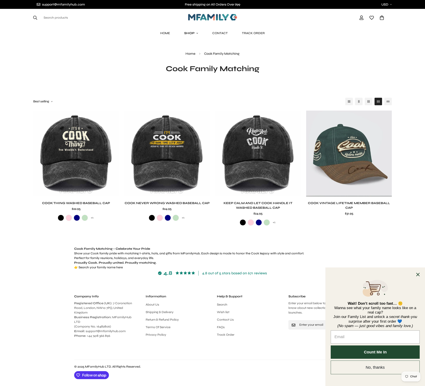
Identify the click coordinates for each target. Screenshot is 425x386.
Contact (220, 33)
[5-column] (388, 101)
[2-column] (359, 101)
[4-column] (378, 101)
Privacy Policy (156, 335)
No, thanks (375, 367)
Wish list (223, 312)
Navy (77, 218)
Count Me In (375, 352)
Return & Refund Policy (162, 320)
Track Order (253, 33)
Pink (69, 218)
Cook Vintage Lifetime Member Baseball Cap (349, 205)
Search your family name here (101, 267)
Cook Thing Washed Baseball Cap (76, 203)
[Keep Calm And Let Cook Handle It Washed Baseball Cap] (258, 153)
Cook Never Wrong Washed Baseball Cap (167, 203)
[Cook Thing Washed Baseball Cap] (76, 153)
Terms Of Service (158, 327)
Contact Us (225, 320)
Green (85, 218)
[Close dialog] (417, 274)
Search (222, 305)
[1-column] (349, 101)
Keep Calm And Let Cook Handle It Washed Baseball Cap (258, 205)
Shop (189, 33)
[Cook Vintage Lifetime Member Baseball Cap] (349, 153)
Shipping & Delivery (160, 312)
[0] (382, 18)
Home (165, 33)
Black (61, 218)
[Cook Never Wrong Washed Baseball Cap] (167, 153)
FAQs (221, 327)
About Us (152, 305)
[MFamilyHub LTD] (213, 17)
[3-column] (368, 101)
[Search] (36, 18)
